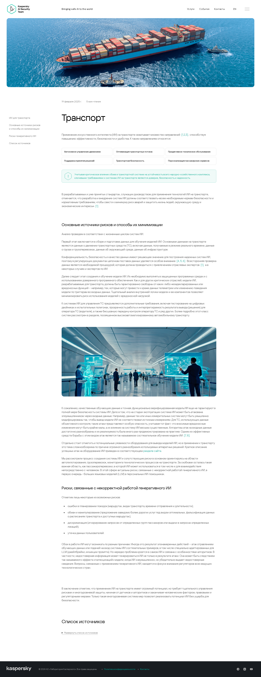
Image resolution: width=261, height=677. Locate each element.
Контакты (219, 9)
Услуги (190, 9)
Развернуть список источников (81, 632)
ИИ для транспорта (19, 117)
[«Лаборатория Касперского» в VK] (245, 669)
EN (234, 9)
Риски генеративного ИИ (22, 136)
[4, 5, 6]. (181, 261)
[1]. (97, 206)
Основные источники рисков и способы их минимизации (24, 127)
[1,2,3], (184, 134)
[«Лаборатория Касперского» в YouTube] (251, 669)
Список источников (19, 143)
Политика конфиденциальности (119, 669)
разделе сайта (152, 450)
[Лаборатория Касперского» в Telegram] (238, 669)
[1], (202, 264)
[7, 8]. (187, 435)
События (204, 9)
